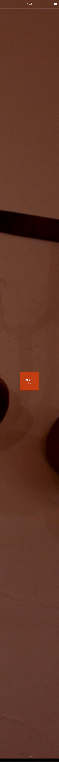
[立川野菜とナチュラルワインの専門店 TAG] (29, 4)
